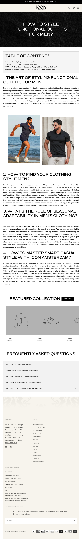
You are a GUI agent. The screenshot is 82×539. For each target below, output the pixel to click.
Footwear (37, 436)
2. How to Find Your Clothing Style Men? (21, 64)
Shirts (35, 446)
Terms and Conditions (14, 484)
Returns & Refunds (12, 478)
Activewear (37, 430)
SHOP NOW (53, 2)
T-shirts (36, 443)
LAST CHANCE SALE (39, 427)
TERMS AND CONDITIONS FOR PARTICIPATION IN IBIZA (15, 494)
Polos (35, 440)
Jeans (35, 452)
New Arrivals (38, 433)
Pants (35, 449)
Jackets (36, 458)
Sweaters (37, 455)
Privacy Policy (11, 481)
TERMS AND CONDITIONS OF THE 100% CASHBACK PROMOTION (16, 500)
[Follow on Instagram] (11, 447)
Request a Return (12, 475)
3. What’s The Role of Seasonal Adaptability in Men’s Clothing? (31, 67)
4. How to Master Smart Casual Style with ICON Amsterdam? (30, 69)
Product (9, 338)
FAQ (6, 490)
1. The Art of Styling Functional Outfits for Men (24, 62)
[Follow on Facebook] (6, 447)
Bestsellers (38, 424)
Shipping (8, 472)
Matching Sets (38, 462)
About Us (8, 487)
